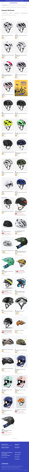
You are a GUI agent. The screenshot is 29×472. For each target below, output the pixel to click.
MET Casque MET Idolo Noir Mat (6, 231)
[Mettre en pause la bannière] (25, 0)
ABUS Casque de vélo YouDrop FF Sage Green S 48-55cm (7, 272)
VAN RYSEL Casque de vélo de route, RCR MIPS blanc (21, 36)
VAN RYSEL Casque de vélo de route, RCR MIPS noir (21, 114)
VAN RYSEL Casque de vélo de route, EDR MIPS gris (8, 173)
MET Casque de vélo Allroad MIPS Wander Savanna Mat (21, 350)
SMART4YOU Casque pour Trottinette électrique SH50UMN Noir (20, 211)
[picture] (7, 27)
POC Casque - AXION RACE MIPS (19, 270)
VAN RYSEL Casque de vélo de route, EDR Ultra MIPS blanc (21, 55)
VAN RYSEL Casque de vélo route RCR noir (8, 211)
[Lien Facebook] (2, 457)
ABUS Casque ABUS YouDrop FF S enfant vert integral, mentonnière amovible (21, 251)
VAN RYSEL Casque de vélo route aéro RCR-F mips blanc (8, 55)
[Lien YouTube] (5, 457)
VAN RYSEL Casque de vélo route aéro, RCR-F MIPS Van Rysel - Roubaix (7, 75)
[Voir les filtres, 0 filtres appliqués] (2, 17)
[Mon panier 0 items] (27, 3)
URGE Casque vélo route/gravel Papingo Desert (7, 350)
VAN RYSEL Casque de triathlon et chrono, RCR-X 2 (8, 192)
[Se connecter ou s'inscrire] (25, 3)
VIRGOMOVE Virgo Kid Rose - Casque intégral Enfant (20, 390)
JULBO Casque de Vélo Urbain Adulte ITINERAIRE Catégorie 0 (7, 291)
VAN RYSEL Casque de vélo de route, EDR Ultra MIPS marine (21, 153)
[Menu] (2, 3)
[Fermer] (27, 0)
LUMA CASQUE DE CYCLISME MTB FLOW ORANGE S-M (20, 410)
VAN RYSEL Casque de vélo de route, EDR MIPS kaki (21, 173)
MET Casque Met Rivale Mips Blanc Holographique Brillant (20, 231)
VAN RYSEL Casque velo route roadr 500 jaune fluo (7, 133)
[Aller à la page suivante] (17, 438)
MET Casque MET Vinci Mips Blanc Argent (7, 250)
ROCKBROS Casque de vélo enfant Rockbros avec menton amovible (20, 292)
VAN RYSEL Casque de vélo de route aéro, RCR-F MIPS (21, 133)
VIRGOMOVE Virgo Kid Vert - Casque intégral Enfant (7, 390)
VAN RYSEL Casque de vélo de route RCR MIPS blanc (7, 95)
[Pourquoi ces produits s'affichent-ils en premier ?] (1, 19)
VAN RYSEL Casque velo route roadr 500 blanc (7, 36)
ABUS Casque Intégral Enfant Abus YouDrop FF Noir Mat (7, 431)
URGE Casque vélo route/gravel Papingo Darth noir (7, 369)
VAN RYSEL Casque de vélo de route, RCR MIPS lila (21, 75)
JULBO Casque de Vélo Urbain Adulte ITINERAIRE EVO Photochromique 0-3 (7, 331)
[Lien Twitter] (3, 457)
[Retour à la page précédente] (12, 438)
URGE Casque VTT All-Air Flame (19, 330)
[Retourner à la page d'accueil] (4, 463)
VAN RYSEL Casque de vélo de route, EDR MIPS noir (8, 114)
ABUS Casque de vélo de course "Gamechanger (19, 311)
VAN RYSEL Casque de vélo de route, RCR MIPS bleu (21, 192)
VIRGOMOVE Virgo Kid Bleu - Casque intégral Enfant (20, 369)
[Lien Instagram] (6, 457)
